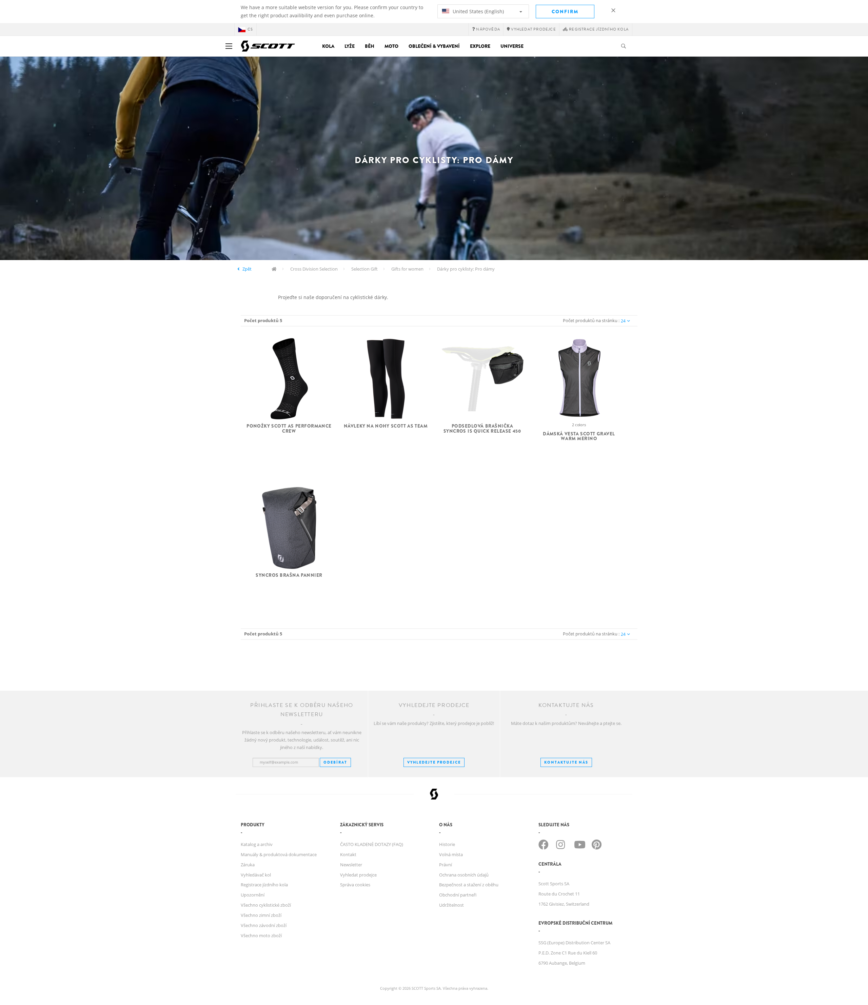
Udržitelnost (451, 905)
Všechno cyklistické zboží (266, 905)
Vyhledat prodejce (358, 875)
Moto (391, 46)
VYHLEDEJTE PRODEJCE (434, 762)
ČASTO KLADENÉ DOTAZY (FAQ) (371, 844)
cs (250, 29)
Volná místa (451, 854)
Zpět (247, 269)
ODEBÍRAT (335, 762)
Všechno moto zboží (261, 935)
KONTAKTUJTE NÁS (566, 762)
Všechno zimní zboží (261, 915)
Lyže (349, 46)
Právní (445, 865)
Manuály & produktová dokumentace (279, 854)
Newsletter (351, 865)
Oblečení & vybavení (434, 46)
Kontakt (348, 854)
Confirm (565, 11)
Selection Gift (364, 269)
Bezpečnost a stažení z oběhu (468, 885)
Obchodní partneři (457, 895)
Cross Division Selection (314, 269)
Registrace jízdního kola (264, 885)
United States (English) (477, 11)
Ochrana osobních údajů (464, 875)
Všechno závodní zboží (264, 925)
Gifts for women (407, 269)
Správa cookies (355, 885)
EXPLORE (480, 46)
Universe (512, 46)
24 (623, 321)
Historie (447, 844)
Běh (369, 46)
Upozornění (252, 895)
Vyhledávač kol (256, 875)
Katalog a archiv (257, 844)
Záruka (248, 865)
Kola (328, 46)
